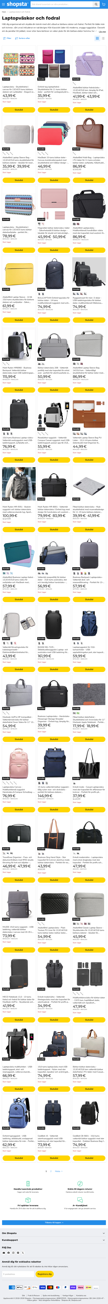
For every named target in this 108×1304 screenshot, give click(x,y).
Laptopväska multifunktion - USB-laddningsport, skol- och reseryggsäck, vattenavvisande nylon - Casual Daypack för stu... (18, 1070)
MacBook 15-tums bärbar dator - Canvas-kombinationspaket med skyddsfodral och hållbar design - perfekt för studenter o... (52, 161)
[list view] (103, 38)
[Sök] (96, 4)
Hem (4, 12)
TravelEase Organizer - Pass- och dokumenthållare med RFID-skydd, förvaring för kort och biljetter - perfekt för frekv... (18, 861)
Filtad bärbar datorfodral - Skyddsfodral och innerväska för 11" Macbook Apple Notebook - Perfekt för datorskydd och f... (89, 721)
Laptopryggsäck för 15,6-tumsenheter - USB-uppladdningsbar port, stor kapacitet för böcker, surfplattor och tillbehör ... (89, 651)
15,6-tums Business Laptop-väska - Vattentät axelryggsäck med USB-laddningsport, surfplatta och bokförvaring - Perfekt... (18, 441)
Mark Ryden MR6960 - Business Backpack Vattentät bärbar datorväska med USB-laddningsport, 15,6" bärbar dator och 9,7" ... (19, 371)
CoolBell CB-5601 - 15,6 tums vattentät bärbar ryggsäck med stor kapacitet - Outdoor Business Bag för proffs (89, 1140)
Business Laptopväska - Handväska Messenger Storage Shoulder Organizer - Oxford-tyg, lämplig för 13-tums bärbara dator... (53, 720)
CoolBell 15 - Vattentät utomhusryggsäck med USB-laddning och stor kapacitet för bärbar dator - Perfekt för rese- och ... (53, 1141)
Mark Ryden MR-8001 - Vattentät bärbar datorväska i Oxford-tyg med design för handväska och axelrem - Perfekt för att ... (54, 510)
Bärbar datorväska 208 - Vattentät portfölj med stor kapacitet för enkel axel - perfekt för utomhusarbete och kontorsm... (54, 371)
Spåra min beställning (51, 1295)
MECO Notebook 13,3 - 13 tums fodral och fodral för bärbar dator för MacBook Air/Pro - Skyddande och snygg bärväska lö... (18, 1001)
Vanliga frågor (67, 1295)
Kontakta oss (81, 1295)
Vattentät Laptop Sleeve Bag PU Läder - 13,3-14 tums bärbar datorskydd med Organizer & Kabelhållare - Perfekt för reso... (87, 441)
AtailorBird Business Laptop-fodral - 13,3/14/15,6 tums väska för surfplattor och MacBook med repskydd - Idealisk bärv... (18, 581)
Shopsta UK (66, 1300)
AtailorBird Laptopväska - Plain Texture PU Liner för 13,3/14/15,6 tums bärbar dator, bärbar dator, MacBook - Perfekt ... (52, 931)
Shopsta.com (76, 1300)
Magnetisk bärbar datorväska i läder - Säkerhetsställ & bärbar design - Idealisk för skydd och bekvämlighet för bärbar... (54, 232)
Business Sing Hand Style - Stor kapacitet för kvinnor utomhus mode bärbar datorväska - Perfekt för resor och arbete (54, 861)
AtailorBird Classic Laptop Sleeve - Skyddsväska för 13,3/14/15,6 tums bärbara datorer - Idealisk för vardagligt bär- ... (88, 931)
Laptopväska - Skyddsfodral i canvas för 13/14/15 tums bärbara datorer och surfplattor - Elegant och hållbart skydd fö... (19, 90)
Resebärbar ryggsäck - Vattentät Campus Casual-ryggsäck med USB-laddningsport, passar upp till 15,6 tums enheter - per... (54, 441)
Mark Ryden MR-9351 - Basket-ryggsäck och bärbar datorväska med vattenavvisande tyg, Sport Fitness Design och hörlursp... (17, 510)
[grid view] (97, 38)
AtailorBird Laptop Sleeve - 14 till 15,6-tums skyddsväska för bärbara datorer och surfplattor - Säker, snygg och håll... (18, 301)
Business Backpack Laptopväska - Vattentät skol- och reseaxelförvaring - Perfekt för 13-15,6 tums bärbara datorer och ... (88, 581)
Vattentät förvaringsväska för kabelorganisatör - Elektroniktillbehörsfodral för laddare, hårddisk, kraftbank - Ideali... (16, 652)
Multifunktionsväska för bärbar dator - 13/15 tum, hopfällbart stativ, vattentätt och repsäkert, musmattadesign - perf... (89, 1001)
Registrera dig (45, 1274)
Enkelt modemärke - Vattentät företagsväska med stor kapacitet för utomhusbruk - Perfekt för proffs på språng (54, 1001)
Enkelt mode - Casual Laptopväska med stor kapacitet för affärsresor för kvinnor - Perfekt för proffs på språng (89, 791)
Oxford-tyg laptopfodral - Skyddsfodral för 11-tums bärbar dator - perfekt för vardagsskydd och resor (54, 90)
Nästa (58, 1171)
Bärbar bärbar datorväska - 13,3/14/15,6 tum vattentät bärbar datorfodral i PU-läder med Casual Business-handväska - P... (88, 1070)
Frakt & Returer (34, 1295)
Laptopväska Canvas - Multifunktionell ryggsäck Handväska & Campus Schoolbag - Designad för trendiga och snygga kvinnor (18, 792)
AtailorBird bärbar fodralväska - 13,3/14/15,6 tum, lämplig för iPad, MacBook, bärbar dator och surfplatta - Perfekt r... (88, 91)
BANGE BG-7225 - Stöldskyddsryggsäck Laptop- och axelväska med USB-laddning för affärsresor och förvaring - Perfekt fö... (53, 652)
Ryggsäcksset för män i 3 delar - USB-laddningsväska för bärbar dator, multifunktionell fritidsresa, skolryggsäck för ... (87, 302)
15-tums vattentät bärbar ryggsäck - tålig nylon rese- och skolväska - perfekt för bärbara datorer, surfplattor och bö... (54, 791)
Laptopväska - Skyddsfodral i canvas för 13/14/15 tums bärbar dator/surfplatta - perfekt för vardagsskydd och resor (17, 231)
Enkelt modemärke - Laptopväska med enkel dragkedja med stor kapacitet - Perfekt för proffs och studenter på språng (88, 861)
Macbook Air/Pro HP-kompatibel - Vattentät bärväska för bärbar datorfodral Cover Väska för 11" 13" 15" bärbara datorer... (18, 721)
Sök (23, 1295)
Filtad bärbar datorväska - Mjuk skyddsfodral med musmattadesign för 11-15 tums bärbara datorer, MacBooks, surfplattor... (88, 510)
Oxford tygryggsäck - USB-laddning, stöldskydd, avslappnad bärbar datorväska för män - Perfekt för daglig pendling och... (18, 1140)
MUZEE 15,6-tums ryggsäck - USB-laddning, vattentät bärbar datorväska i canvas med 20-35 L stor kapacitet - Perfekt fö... (18, 931)
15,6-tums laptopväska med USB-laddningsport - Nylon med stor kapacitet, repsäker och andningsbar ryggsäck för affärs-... (54, 1070)
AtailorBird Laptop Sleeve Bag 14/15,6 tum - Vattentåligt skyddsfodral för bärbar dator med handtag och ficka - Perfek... (88, 371)
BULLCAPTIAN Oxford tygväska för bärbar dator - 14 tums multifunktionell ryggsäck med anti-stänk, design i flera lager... (53, 302)
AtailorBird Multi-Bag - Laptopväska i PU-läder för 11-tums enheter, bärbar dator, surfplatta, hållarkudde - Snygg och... (89, 161)
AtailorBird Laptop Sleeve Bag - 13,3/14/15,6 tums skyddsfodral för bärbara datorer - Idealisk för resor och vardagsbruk (18, 161)
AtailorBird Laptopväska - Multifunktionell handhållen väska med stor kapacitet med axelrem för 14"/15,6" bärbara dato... (88, 232)
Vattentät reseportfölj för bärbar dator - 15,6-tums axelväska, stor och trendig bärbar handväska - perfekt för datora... (52, 581)
